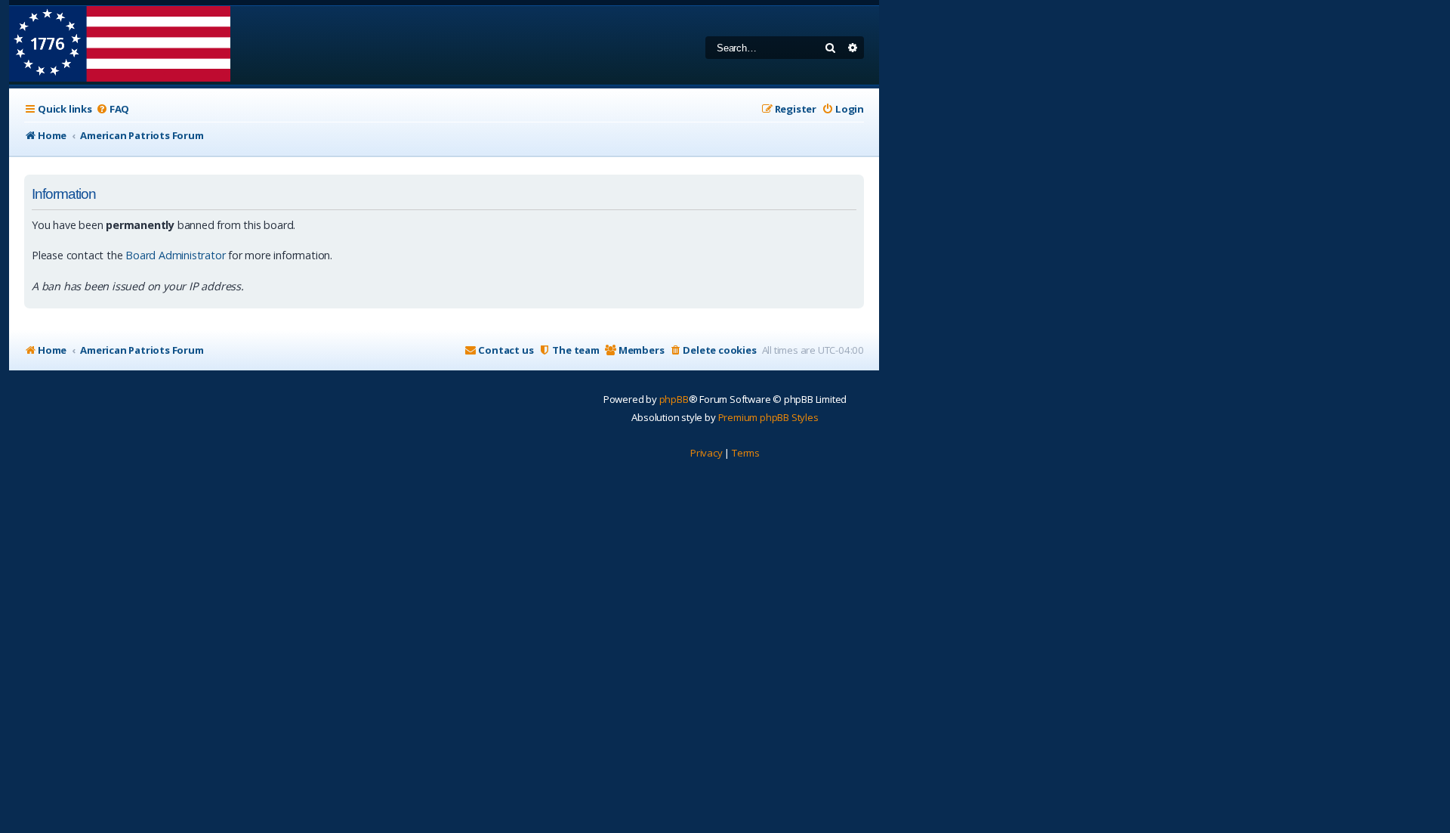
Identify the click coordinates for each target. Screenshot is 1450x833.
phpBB (674, 399)
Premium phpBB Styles (768, 417)
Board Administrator (175, 255)
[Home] (119, 45)
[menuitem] (112, 109)
